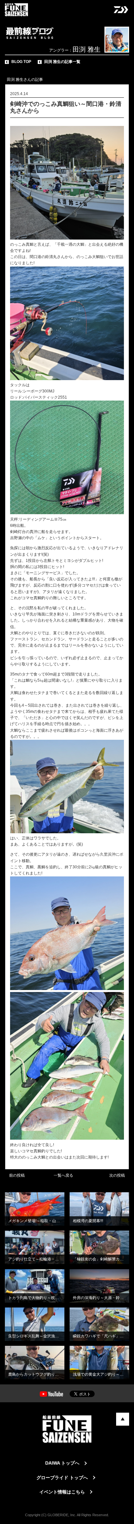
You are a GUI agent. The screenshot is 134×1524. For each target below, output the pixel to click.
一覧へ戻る (63, 1175)
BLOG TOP (21, 61)
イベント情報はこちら (62, 1491)
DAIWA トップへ (62, 1463)
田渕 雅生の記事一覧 (62, 61)
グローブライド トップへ (62, 1477)
